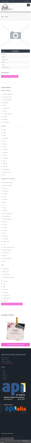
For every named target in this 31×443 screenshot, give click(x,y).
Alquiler (4, 373)
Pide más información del (10, 76)
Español (26, 1)
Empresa (4, 377)
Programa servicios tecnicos (7, 433)
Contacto (5, 379)
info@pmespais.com (8, 363)
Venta (4, 371)
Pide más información (16, 345)
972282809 (5, 1)
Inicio (2, 16)
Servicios (5, 375)
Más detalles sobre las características (12, 304)
